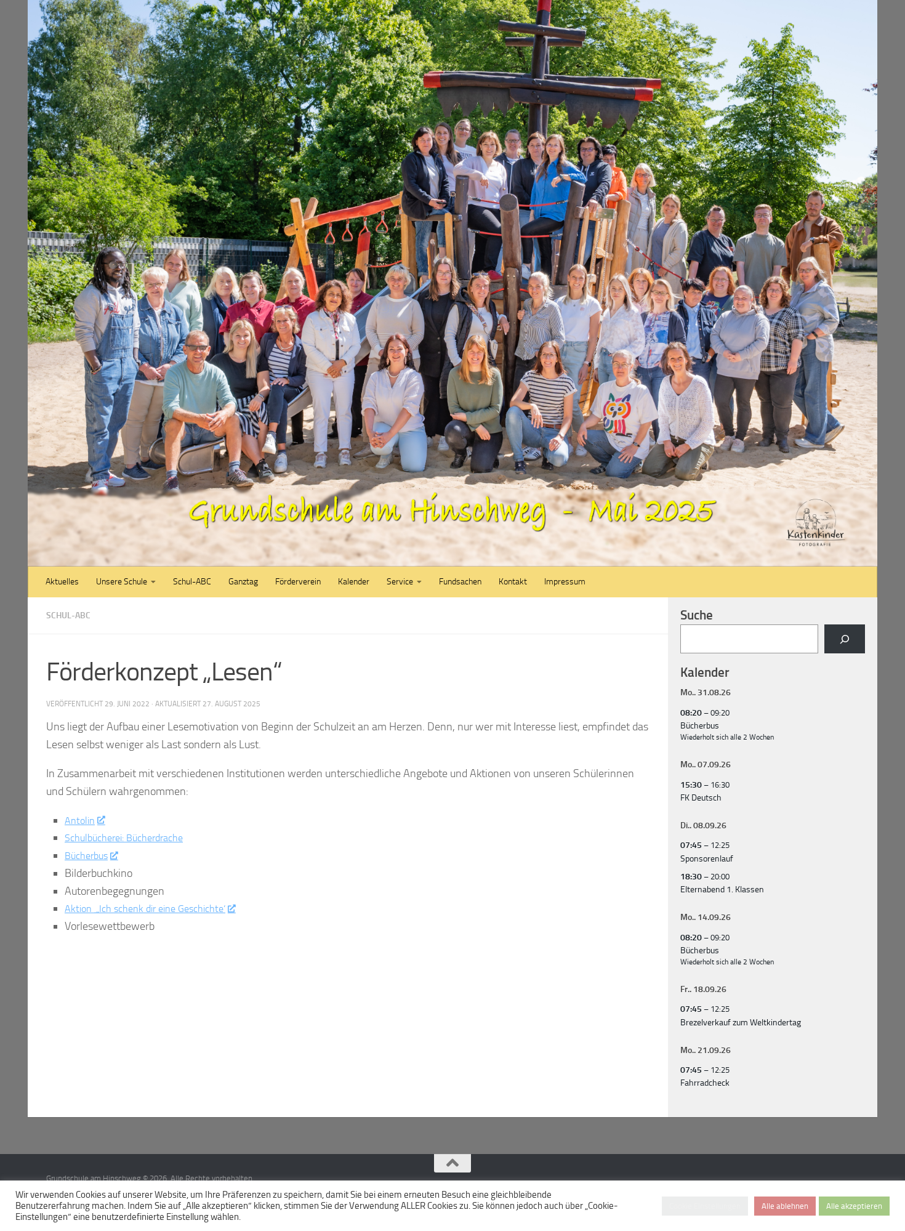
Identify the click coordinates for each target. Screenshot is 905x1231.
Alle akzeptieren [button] (854, 1206)
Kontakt (513, 581)
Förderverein (298, 581)
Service (400, 581)
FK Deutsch (701, 798)
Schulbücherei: (99, 837)
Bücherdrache (166, 837)
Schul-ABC (192, 581)
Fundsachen (460, 581)
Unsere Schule (121, 581)
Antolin (81, 820)
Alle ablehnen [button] (785, 1206)
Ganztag (243, 581)
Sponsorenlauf (706, 859)
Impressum (564, 581)
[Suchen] (844, 638)
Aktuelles (62, 581)
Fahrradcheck (705, 1083)
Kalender (353, 581)
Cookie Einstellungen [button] (705, 1206)
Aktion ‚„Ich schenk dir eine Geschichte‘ (154, 908)
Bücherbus (89, 855)
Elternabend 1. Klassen (722, 889)
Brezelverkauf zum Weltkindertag (740, 1022)
